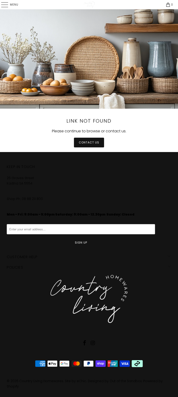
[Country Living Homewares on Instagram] (92, 343)
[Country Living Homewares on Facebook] (84, 343)
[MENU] (2, 4)
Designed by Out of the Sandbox (115, 381)
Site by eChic (75, 381)
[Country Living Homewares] (89, 4)
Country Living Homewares (41, 381)
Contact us (89, 142)
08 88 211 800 (33, 199)
